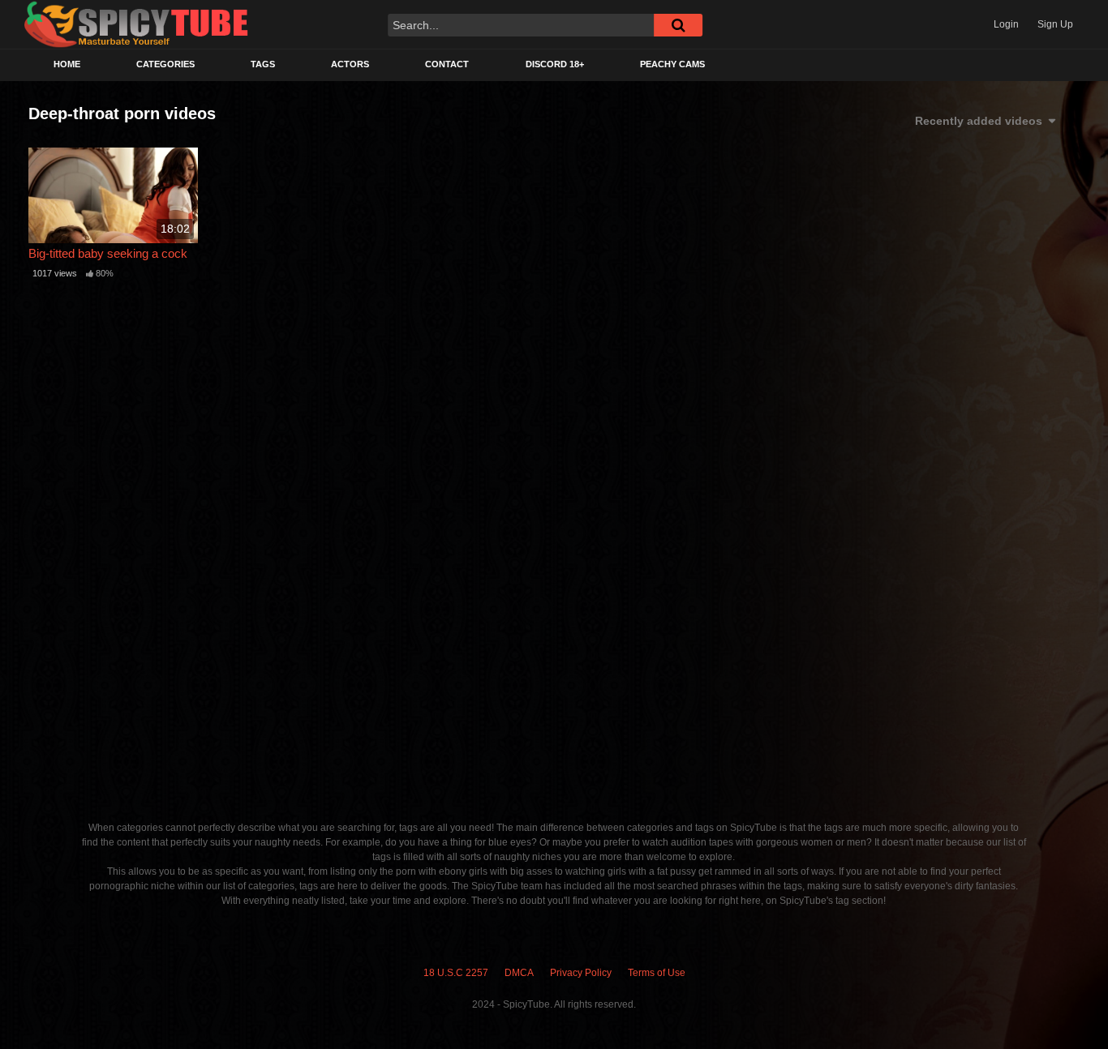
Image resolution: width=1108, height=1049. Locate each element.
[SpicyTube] (137, 24)
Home (67, 64)
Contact (447, 64)
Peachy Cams (672, 64)
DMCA (519, 972)
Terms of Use (656, 972)
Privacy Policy (581, 972)
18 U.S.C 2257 (455, 972)
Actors (350, 64)
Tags (263, 64)
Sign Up (1055, 24)
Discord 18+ (555, 64)
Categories (165, 64)
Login (1006, 24)
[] (678, 25)
